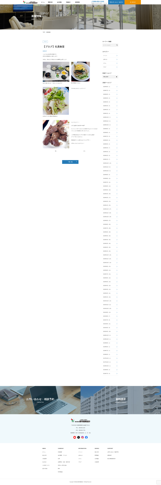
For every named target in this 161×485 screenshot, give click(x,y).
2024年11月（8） (107, 166)
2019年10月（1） (107, 339)
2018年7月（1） (107, 350)
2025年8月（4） (107, 132)
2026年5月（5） (107, 98)
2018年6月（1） (107, 354)
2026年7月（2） (107, 90)
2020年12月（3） (107, 335)
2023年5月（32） (107, 235)
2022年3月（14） (107, 289)
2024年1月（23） (107, 205)
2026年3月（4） (107, 105)
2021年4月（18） (107, 331)
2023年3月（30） (107, 243)
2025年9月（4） (107, 128)
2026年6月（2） (107, 94)
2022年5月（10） (107, 281)
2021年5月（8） (107, 327)
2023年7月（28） (107, 228)
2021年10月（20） (107, 308)
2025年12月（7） (107, 117)
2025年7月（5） (107, 136)
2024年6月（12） (107, 186)
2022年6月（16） (107, 277)
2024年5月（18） (107, 189)
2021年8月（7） (107, 316)
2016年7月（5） (107, 373)
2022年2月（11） (107, 293)
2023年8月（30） (107, 224)
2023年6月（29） (107, 232)
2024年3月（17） (107, 197)
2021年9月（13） (107, 312)
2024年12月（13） (107, 163)
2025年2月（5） (107, 155)
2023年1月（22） (107, 251)
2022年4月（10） (107, 285)
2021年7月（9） (107, 320)
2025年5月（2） (107, 144)
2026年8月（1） (107, 86)
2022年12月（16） (107, 254)
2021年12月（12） (107, 300)
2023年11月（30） (107, 212)
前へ (56, 151)
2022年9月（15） (107, 266)
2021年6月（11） (107, 323)
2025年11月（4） (107, 121)
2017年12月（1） (107, 358)
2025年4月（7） (107, 147)
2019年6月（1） (107, 346)
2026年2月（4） (107, 109)
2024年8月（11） (107, 178)
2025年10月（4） (107, 124)
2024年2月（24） (107, 201)
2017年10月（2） (107, 362)
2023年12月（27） (107, 209)
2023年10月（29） (107, 216)
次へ (85, 151)
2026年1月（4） (107, 113)
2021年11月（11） (107, 304)
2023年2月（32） (107, 247)
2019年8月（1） (107, 342)
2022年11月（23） (107, 258)
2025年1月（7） (107, 159)
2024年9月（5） (107, 174)
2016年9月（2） (107, 369)
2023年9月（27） (107, 220)
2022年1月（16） (107, 297)
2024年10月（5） (107, 170)
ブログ (45, 41)
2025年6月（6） (107, 140)
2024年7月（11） (107, 182)
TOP (44, 32)
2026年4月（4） (107, 101)
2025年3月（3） (107, 151)
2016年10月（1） (107, 365)
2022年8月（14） (107, 270)
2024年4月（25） (107, 193)
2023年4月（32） (107, 239)
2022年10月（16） (107, 262)
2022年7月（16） (107, 274)
